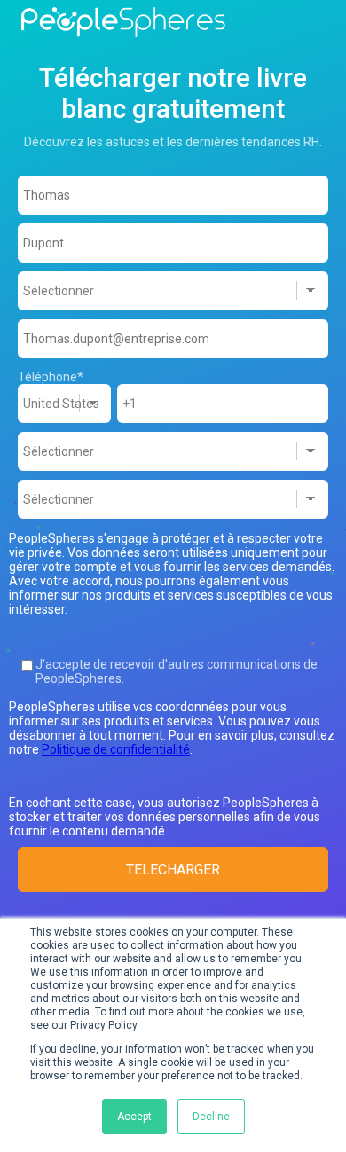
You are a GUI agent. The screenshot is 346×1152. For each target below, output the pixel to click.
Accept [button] (134, 1116)
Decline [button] (211, 1116)
